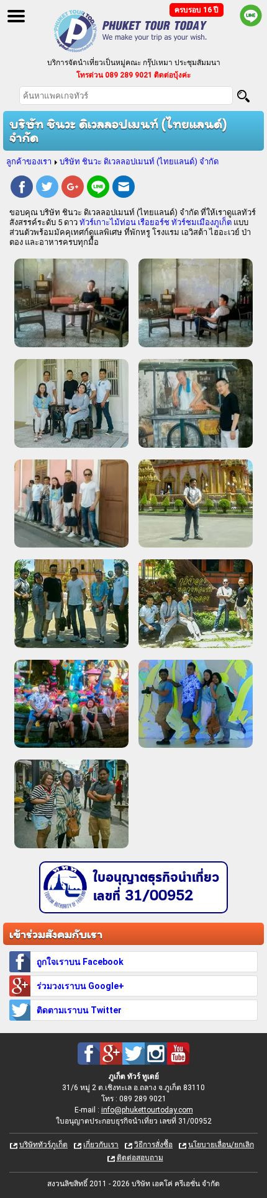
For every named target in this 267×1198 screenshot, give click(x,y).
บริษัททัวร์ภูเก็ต (43, 1144)
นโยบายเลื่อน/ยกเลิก (221, 1144)
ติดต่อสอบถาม (140, 1157)
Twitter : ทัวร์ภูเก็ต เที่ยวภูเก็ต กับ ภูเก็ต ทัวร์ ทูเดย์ (133, 1053)
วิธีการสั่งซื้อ (153, 1144)
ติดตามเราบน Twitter (79, 1010)
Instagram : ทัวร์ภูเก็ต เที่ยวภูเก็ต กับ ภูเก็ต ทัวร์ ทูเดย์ (156, 1053)
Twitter (47, 188)
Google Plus (72, 188)
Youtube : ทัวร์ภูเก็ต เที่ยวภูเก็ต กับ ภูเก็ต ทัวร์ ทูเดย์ (178, 1053)
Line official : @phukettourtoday (251, 15)
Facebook (22, 188)
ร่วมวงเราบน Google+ (80, 986)
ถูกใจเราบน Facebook (80, 962)
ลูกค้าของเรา (29, 161)
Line (98, 188)
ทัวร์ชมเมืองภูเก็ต (201, 222)
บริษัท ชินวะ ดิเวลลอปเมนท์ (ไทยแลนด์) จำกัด (139, 161)
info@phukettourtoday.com (147, 1110)
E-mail (123, 188)
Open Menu (16, 16)
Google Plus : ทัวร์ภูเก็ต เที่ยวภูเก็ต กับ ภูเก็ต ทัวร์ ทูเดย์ (111, 1053)
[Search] (243, 96)
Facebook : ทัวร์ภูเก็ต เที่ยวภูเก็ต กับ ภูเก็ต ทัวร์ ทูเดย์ (89, 1053)
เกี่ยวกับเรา (101, 1144)
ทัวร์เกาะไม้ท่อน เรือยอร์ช (124, 222)
